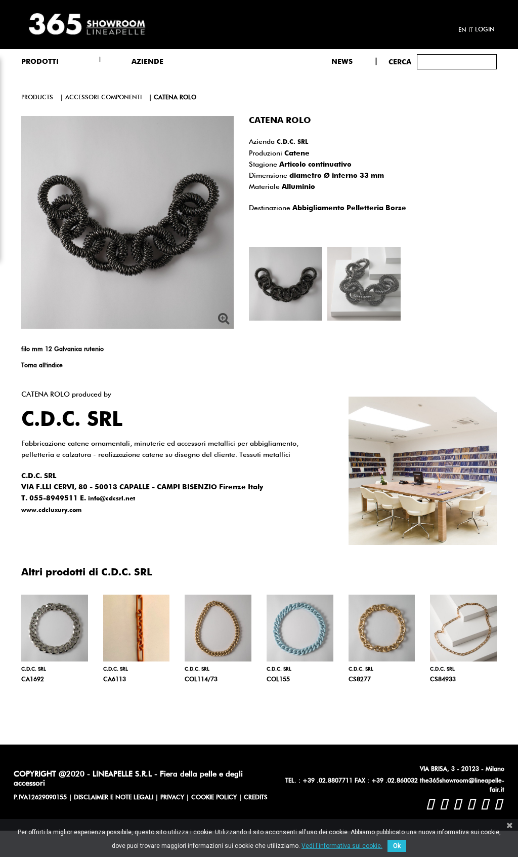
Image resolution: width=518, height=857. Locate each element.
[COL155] (300, 628)
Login (485, 30)
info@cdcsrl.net (111, 499)
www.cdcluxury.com (51, 511)
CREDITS (256, 798)
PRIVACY (172, 798)
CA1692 (32, 680)
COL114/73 (201, 680)
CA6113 (114, 680)
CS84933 (443, 680)
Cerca (399, 62)
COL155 (278, 680)
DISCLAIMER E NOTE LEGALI (113, 798)
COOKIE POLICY (214, 798)
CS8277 (360, 680)
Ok (397, 845)
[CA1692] (54, 628)
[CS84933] (463, 628)
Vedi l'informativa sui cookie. (341, 845)
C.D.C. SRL (292, 142)
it (470, 30)
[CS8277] (382, 628)
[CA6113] (136, 628)
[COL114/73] (218, 628)
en (462, 30)
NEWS (342, 61)
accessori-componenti (103, 98)
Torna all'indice (42, 366)
